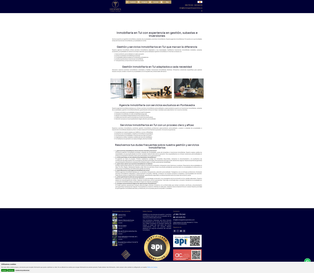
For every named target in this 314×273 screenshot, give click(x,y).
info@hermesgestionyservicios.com (184, 220)
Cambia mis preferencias (22, 270)
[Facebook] (174, 231)
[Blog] (184, 231)
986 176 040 (189, 5)
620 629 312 (198, 5)
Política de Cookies (152, 267)
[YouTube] (180, 231)
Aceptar (4, 270)
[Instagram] (177, 231)
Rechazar (11, 270)
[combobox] (199, 2)
